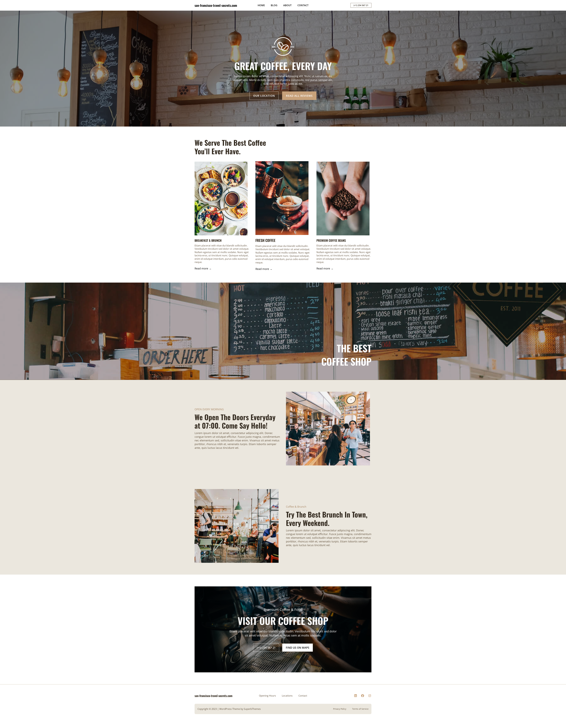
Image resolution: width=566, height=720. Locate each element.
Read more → (203, 268)
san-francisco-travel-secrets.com (216, 5)
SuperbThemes (252, 709)
